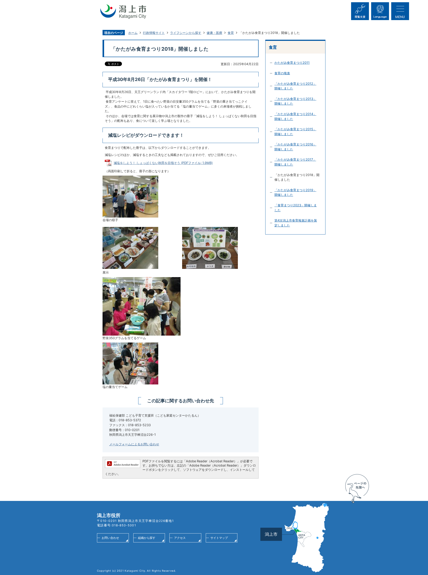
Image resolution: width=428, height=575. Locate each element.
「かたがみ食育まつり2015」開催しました (295, 131)
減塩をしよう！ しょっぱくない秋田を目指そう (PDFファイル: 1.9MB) (163, 163)
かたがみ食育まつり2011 (292, 62)
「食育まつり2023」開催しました (295, 207)
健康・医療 (214, 33)
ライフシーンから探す (185, 33)
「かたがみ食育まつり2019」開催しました (295, 192)
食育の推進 (282, 73)
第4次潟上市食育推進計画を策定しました (295, 222)
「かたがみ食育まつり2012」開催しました (295, 86)
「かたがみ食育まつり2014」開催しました (295, 116)
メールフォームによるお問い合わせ (134, 444)
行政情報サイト (154, 33)
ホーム (133, 33)
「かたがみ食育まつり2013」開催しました (295, 101)
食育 (231, 33)
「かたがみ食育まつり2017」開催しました (295, 162)
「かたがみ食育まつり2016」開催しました (295, 146)
